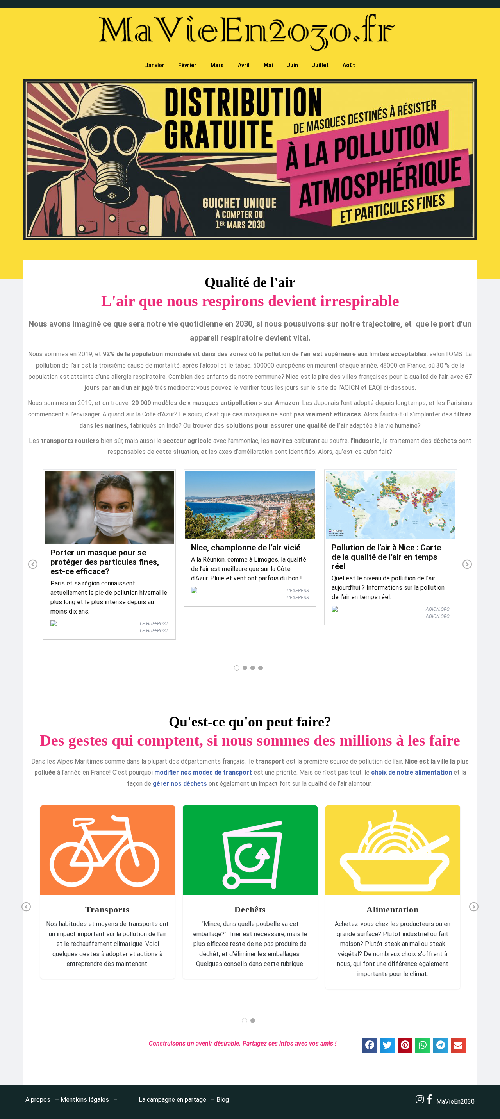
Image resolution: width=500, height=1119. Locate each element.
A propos (37, 1099)
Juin (292, 65)
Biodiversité (346, 852)
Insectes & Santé (69, 865)
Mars (217, 65)
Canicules (61, 856)
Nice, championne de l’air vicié (245, 547)
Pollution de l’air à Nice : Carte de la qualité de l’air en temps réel (386, 557)
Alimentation (392, 837)
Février (187, 65)
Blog (222, 1099)
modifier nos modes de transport (203, 772)
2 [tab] (245, 668)
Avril (244, 65)
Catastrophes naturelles (102, 856)
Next (467, 564)
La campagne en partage (172, 1099)
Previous (32, 564)
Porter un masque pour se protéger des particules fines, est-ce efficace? (104, 562)
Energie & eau (148, 856)
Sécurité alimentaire (393, 869)
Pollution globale (110, 865)
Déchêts (250, 841)
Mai (268, 65)
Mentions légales (85, 1099)
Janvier (154, 65)
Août (349, 65)
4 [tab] (260, 668)
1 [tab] (236, 668)
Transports (107, 841)
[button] (369, 1045)
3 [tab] (252, 668)
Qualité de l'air (148, 865)
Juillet (320, 65)
